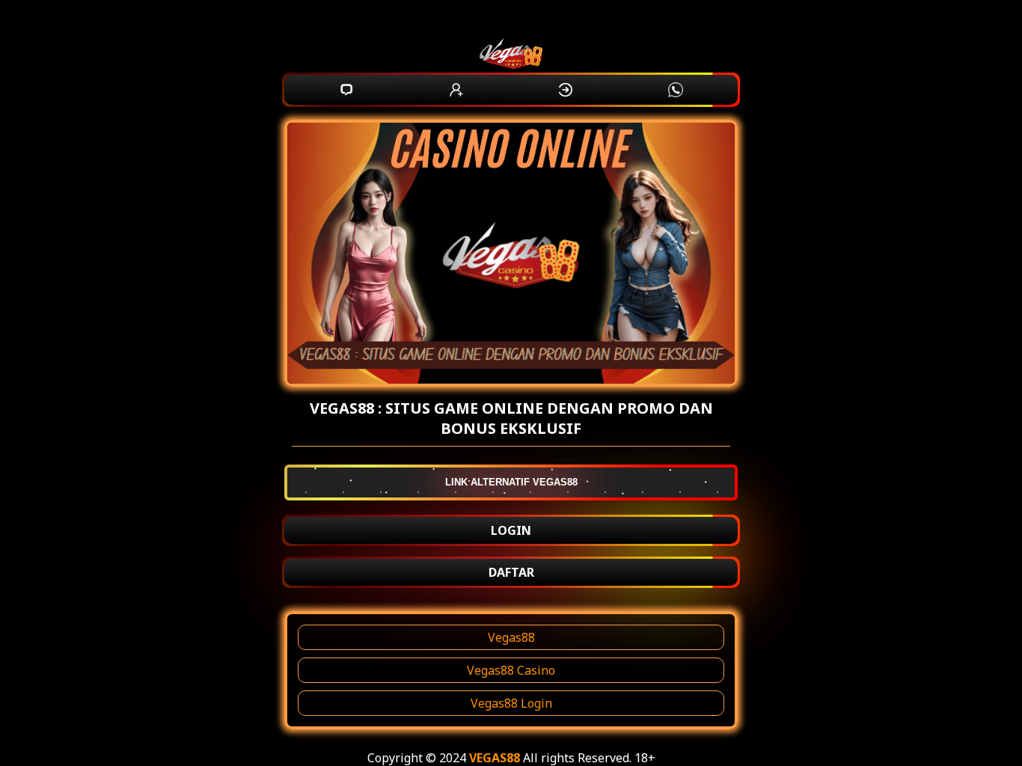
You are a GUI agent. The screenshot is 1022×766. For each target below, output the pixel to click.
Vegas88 (511, 637)
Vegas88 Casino (511, 670)
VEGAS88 (494, 758)
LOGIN (511, 530)
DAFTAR (511, 572)
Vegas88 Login (511, 703)
